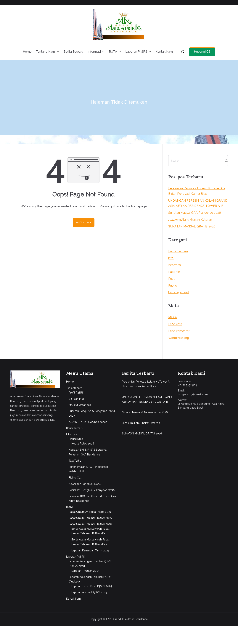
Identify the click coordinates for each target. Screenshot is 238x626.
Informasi (94, 51)
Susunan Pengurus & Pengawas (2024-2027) (92, 413)
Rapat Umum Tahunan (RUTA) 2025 (90, 517)
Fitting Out (75, 477)
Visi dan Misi (76, 398)
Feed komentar (178, 331)
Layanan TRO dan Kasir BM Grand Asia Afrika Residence (92, 498)
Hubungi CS (202, 51)
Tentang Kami (45, 51)
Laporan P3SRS (136, 51)
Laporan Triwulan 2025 (85, 570)
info (171, 258)
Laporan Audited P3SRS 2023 (89, 592)
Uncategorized (178, 292)
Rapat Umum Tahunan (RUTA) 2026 (90, 524)
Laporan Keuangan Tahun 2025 (90, 550)
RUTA (113, 51)
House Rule (76, 438)
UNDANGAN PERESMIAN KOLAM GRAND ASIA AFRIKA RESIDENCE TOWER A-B (197, 203)
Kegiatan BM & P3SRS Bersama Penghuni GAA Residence (88, 452)
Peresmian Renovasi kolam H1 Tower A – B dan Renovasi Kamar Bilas (196, 191)
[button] (57, 51)
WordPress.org (178, 338)
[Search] (224, 160)
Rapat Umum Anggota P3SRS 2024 (90, 511)
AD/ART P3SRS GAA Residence (88, 421)
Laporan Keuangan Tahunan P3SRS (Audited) (90, 579)
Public (172, 285)
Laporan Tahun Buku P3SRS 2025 (91, 586)
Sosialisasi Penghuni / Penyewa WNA (92, 490)
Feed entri (175, 324)
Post (171, 278)
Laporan (174, 272)
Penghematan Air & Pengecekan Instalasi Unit (88, 469)
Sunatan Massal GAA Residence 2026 (194, 212)
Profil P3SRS (76, 392)
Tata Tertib (75, 460)
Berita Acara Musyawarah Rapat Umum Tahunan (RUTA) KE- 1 (90, 531)
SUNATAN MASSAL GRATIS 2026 (192, 226)
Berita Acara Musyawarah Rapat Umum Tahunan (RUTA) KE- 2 (90, 542)
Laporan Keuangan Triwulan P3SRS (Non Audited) (90, 563)
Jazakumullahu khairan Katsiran (190, 219)
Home (27, 51)
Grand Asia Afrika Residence (130, 619)
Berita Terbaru (73, 51)
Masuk (172, 317)
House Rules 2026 (82, 443)
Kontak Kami (164, 51)
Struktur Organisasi (80, 404)
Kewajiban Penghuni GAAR (85, 483)
